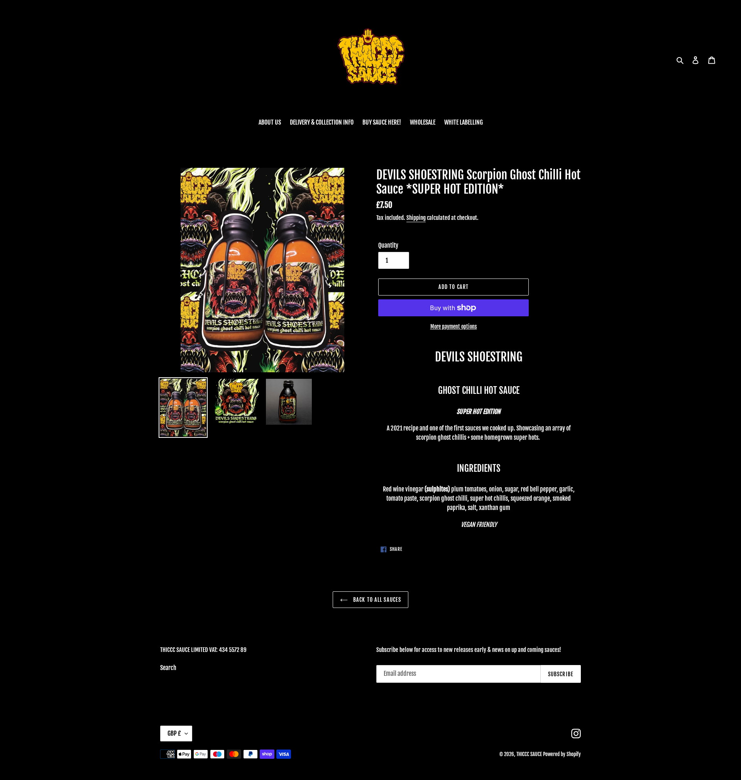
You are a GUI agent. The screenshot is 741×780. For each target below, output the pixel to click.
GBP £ (174, 733)
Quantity (388, 245)
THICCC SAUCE (529, 754)
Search (168, 668)
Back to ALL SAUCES (376, 599)
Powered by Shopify (562, 754)
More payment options (453, 326)
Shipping (416, 217)
